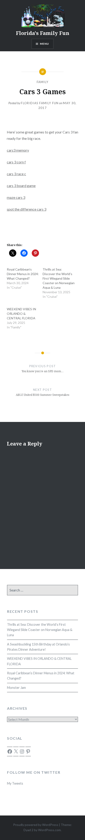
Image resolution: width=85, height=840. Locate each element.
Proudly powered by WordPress (35, 825)
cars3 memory (18, 150)
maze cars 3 (16, 197)
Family (43, 82)
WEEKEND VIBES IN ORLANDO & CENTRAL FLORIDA (21, 313)
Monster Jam (16, 688)
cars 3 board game (21, 185)
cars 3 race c (16, 174)
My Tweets (15, 783)
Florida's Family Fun (42, 33)
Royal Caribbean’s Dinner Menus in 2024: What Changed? (23, 273)
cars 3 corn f (16, 162)
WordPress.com (49, 830)
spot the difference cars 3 (26, 209)
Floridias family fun (39, 103)
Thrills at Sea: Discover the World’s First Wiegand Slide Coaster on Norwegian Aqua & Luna (59, 278)
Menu (44, 43)
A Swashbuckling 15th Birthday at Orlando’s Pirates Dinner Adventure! (38, 646)
